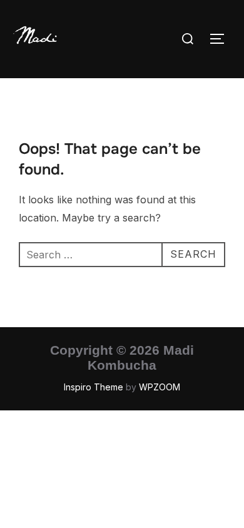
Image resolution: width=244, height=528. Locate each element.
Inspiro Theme (93, 387)
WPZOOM (159, 387)
